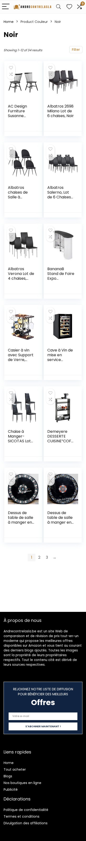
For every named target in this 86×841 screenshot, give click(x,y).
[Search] (58, 6)
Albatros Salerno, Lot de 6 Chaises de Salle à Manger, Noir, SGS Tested (59, 199)
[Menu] (5, 6)
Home (9, 21)
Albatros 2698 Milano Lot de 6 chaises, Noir (60, 111)
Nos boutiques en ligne (22, 782)
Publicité (11, 789)
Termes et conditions (21, 816)
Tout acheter (15, 769)
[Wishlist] (69, 7)
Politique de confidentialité (26, 809)
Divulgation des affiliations (26, 823)
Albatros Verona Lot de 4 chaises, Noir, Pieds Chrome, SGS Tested (21, 280)
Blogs (8, 776)
